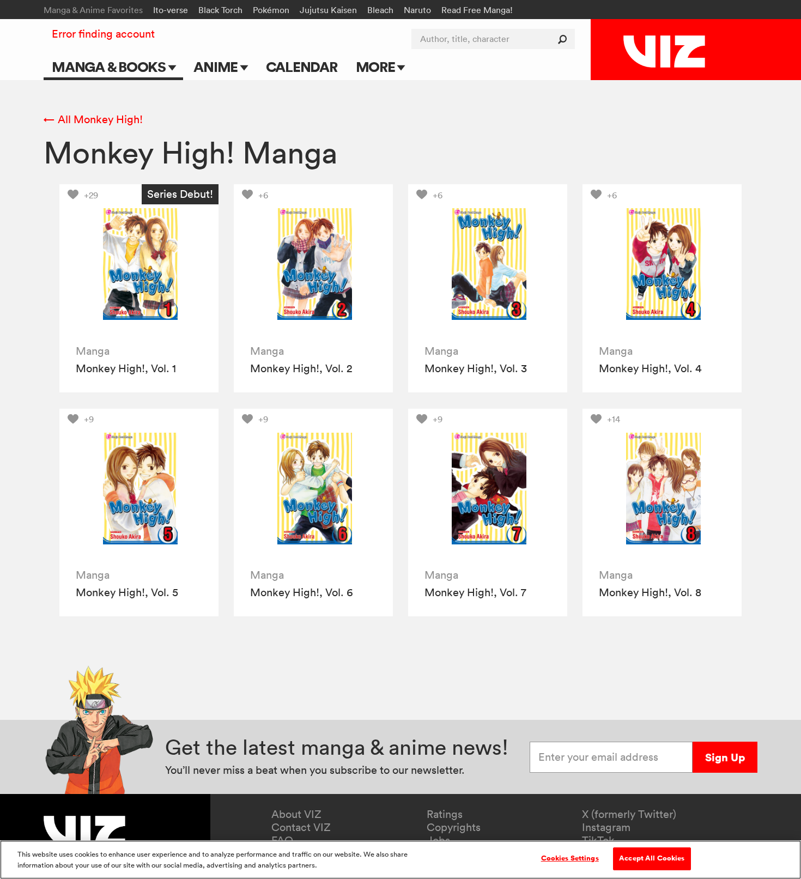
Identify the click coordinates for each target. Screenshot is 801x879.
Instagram (606, 827)
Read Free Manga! (477, 9)
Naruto (417, 9)
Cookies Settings (570, 858)
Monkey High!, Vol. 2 (301, 368)
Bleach (380, 9)
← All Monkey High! (93, 119)
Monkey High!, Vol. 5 (127, 592)
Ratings (445, 814)
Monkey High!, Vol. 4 (650, 368)
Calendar (301, 67)
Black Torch (220, 9)
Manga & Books (110, 67)
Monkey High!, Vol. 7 (475, 592)
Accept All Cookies (651, 858)
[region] (400, 859)
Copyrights (454, 827)
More (377, 67)
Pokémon (271, 9)
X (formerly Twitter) (629, 814)
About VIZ (296, 814)
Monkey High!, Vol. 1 (126, 368)
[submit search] (565, 39)
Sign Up (725, 757)
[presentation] (139, 264)
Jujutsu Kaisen (328, 9)
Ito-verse (170, 9)
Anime (216, 67)
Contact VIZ (301, 827)
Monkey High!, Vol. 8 (650, 592)
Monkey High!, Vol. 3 (475, 368)
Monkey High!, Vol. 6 (301, 592)
